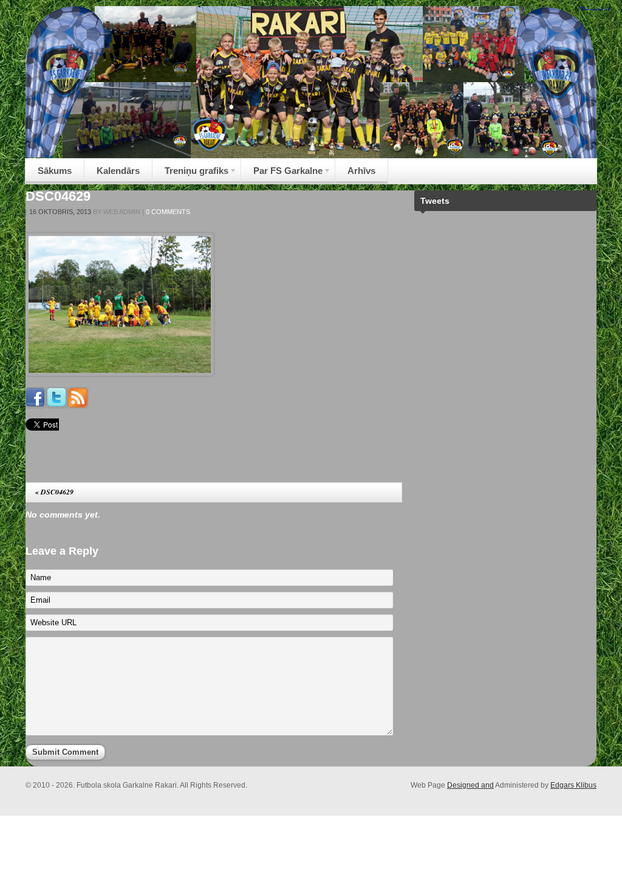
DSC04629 (58, 196)
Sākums (55, 170)
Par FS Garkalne (282, 174)
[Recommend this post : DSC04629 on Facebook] (35, 404)
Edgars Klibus (573, 785)
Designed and (470, 785)
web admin (121, 211)
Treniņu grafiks (190, 174)
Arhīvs (361, 170)
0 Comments (168, 211)
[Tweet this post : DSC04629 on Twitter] (56, 404)
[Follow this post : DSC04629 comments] (77, 404)
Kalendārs (118, 170)
